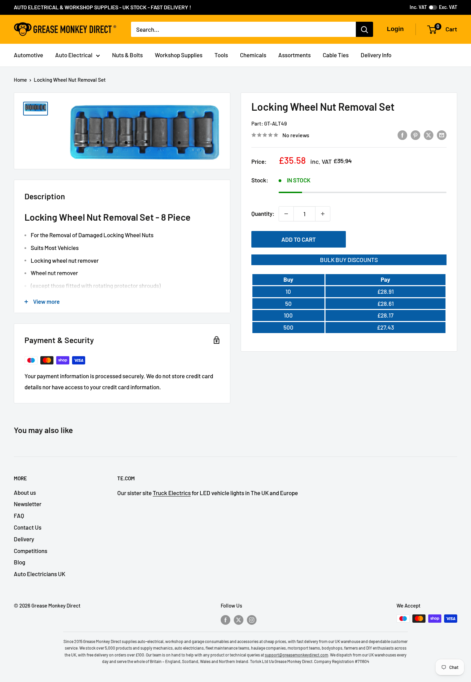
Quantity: (262, 213)
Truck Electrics (172, 492)
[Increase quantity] (322, 214)
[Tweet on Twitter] (428, 134)
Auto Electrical (73, 54)
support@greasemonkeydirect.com (296, 654)
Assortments (294, 54)
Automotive (28, 54)
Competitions (30, 550)
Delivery (24, 538)
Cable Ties (336, 54)
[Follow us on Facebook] (225, 619)
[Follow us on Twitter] (238, 619)
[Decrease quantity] (286, 214)
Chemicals (253, 54)
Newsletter (27, 503)
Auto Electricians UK (39, 573)
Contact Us (27, 527)
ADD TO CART (298, 239)
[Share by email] (442, 134)
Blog (19, 562)
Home (20, 80)
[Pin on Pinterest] (415, 134)
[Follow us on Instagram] (252, 619)
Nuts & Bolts (127, 54)
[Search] (364, 29)
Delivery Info (376, 54)
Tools (221, 54)
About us (25, 492)
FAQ (19, 515)
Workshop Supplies (178, 54)
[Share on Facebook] (402, 134)
